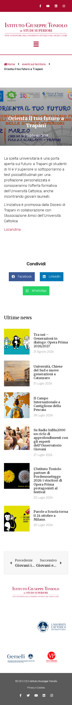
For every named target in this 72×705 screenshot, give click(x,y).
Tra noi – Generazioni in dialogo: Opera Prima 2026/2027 (51, 340)
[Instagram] (64, 6)
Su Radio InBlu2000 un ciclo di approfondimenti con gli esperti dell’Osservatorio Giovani (51, 439)
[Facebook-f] (40, 6)
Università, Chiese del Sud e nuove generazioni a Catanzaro (48, 372)
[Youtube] (48, 6)
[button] (22, 276)
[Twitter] (28, 695)
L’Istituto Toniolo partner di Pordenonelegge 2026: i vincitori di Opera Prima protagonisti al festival (48, 480)
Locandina (12, 229)
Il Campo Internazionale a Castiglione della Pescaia (47, 404)
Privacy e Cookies (36, 687)
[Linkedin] (56, 6)
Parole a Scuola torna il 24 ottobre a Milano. (51, 515)
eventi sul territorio (34, 64)
